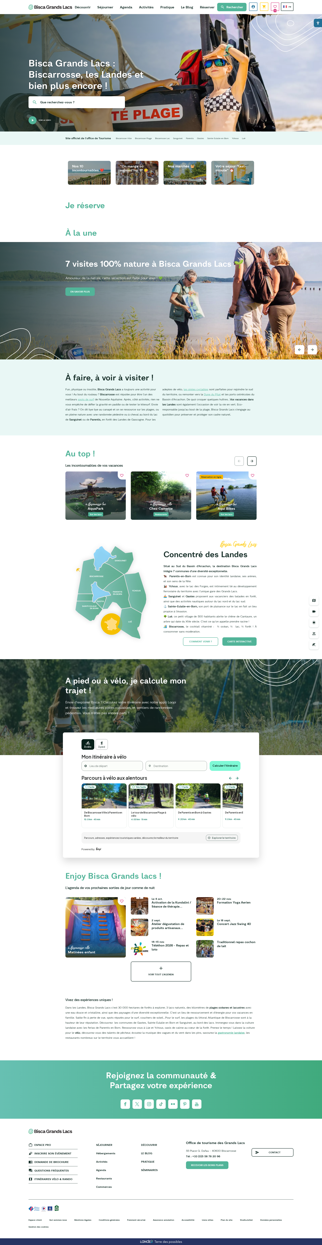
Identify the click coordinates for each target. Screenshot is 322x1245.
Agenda (126, 7)
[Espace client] (253, 7)
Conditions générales (109, 1220)
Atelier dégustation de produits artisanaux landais (168, 926)
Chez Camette (161, 508)
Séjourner (105, 7)
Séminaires (149, 1170)
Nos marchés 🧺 (181, 166)
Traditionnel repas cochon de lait (236, 944)
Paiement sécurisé (136, 1220)
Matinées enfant (81, 952)
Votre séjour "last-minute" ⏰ (231, 168)
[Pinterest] (185, 1104)
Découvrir (83, 7)
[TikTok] (161, 1104)
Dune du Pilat (212, 394)
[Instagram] (149, 1104)
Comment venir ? (200, 641)
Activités (146, 7)
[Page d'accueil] (50, 7)
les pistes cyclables (196, 389)
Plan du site (226, 1220)
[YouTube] (196, 1104)
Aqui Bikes (226, 508)
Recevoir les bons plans (207, 1165)
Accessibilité (188, 1220)
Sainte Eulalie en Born (218, 138)
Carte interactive (239, 641)
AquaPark (95, 508)
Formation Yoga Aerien (234, 902)
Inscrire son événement (52, 1153)
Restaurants (104, 1178)
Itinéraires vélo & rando (53, 1179)
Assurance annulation (163, 1220)
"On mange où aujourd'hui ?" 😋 (134, 168)
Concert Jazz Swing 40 (234, 924)
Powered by (88, 849)
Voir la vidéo (45, 120)
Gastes (200, 138)
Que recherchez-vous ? (57, 102)
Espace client (35, 1220)
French (285, 6)
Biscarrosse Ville (124, 138)
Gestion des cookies (38, 1227)
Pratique (167, 7)
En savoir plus (80, 291)
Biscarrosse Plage (143, 138)
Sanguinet (178, 138)
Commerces (104, 1186)
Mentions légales (82, 1220)
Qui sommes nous (58, 1220)
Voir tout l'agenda (161, 974)
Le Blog (187, 7)
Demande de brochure (51, 1162)
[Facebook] (125, 1104)
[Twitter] (137, 1104)
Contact (275, 1152)
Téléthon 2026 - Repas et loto (170, 947)
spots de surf (86, 399)
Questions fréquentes (51, 1170)
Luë (243, 138)
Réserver (207, 7)
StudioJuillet (246, 1220)
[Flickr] (173, 1104)
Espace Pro (42, 1145)
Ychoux (235, 138)
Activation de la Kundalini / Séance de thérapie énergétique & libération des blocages (171, 904)
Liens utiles (207, 1220)
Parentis (190, 138)
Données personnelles (271, 1220)
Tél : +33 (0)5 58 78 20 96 (203, 1156)
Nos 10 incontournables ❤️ (88, 168)
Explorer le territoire (224, 837)
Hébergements (105, 1153)
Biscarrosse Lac (162, 138)
